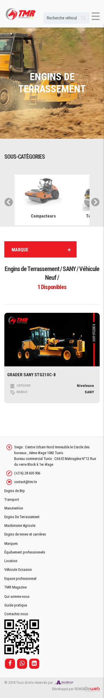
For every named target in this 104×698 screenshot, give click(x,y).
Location (10, 561)
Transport (11, 499)
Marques (11, 543)
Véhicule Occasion (18, 569)
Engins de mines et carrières (25, 534)
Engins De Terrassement (22, 517)
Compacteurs (43, 216)
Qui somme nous (16, 596)
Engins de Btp (14, 491)
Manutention (13, 508)
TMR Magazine (15, 587)
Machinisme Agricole (19, 525)
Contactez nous (16, 614)
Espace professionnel (20, 578)
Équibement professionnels (24, 552)
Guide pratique (15, 605)
